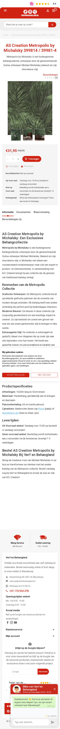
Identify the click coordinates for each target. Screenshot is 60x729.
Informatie (8, 212)
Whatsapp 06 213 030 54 (19, 586)
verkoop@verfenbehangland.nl (22, 581)
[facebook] (7, 623)
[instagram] (11, 623)
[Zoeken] (52, 24)
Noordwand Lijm (10, 413)
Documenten (23, 212)
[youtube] (15, 623)
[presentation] (12, 134)
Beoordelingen (50, 75)
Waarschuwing (41, 212)
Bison (41, 408)
